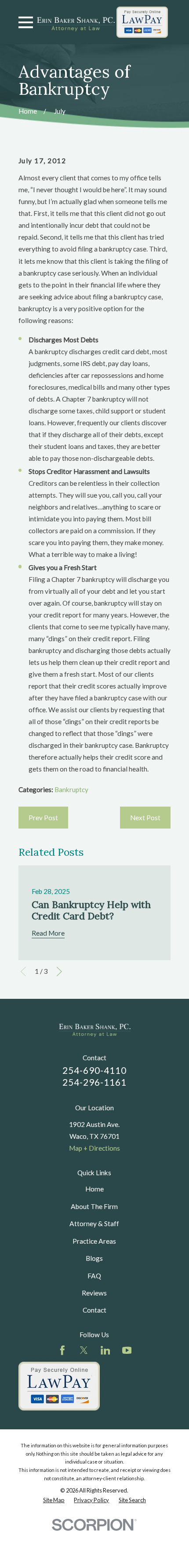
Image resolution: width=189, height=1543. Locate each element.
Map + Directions (94, 1148)
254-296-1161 (94, 1082)
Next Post (145, 818)
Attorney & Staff (94, 1223)
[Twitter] (84, 1350)
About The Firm (94, 1206)
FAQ (94, 1276)
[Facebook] (62, 1350)
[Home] (75, 22)
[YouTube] (127, 1350)
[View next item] (59, 971)
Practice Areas (94, 1241)
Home (94, 1189)
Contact (94, 1310)
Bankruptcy (71, 789)
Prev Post (43, 818)
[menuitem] (54, 1500)
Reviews (94, 1293)
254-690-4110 (94, 1070)
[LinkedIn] (105, 1350)
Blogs (94, 1258)
